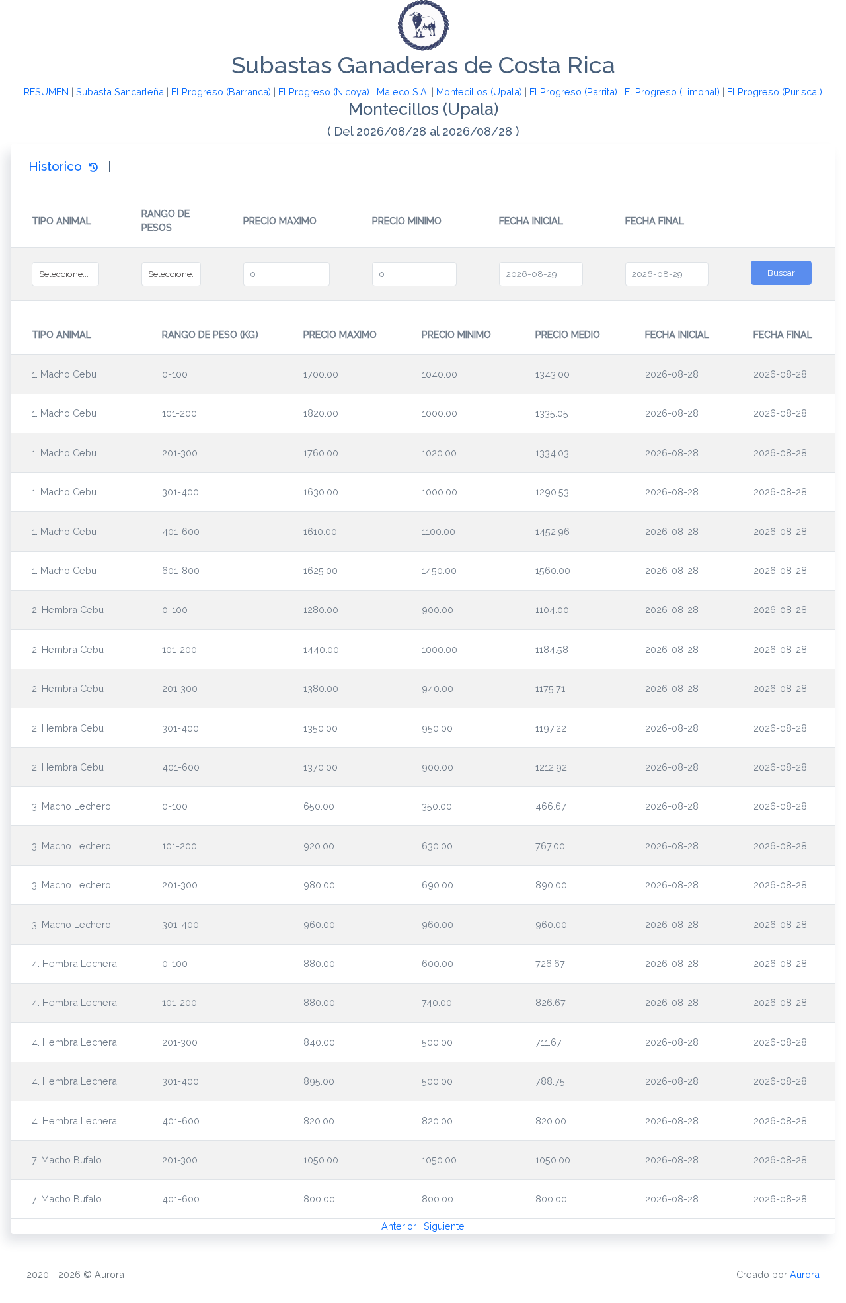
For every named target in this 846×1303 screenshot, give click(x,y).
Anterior (398, 1226)
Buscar (781, 272)
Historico (58, 166)
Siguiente (444, 1226)
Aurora (805, 1274)
